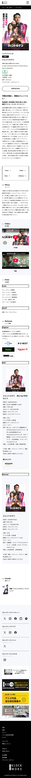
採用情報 (4, 757)
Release (21, 176)
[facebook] (15, 618)
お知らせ (4, 749)
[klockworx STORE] (15, 672)
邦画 (3, 730)
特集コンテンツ (6, 744)
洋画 (3, 727)
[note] (21, 618)
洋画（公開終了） (9, 7)
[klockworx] (4, 3)
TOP (3, 7)
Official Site (15, 88)
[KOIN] (15, 685)
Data (6, 176)
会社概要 (4, 755)
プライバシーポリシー (8, 760)
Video (21, 170)
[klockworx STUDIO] (15, 711)
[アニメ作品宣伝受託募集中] (15, 698)
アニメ (4, 732)
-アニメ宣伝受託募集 (8, 735)
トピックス (5, 741)
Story (7, 170)
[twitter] (4, 618)
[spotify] (26, 618)
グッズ (4, 737)
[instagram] (10, 618)
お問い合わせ (5, 751)
